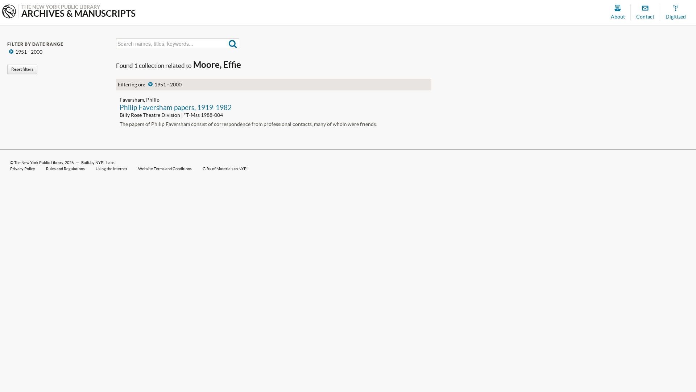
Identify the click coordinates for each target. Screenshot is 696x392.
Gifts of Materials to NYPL (226, 169)
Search (233, 43)
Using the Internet (111, 169)
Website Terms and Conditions (165, 169)
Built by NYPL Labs (98, 162)
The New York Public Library (38, 162)
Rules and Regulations (65, 169)
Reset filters (22, 69)
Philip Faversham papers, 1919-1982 (176, 107)
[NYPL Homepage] (9, 12)
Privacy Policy (22, 169)
